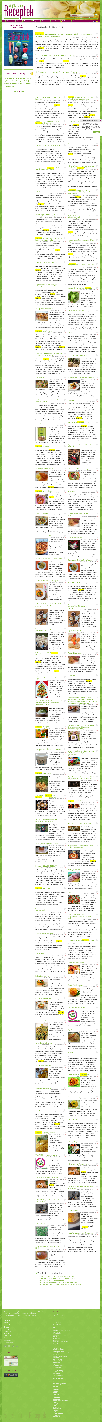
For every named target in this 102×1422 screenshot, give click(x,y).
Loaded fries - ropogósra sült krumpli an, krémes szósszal (47, 122)
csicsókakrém (43, 773)
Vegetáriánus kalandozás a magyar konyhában (46, 285)
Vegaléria (55, 1391)
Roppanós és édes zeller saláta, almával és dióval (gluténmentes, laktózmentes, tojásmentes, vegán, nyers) (81, 727)
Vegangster (56, 1404)
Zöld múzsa (56, 1418)
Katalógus (55, 21)
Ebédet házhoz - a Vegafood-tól (77, 1007)
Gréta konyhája (57, 1354)
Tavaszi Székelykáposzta (75, 985)
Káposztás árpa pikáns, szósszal (81, 940)
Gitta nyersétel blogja (58, 1351)
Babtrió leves (39, 953)
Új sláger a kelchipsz (42, 1021)
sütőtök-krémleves (44, 331)
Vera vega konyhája (58, 1413)
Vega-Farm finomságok (75, 630)
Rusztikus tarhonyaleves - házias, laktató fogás (55, 55)
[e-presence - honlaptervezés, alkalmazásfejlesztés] (11, 1376)
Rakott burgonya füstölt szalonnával (46, 1177)
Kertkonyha (56, 1357)
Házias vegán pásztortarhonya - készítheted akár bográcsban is (56, 1276)
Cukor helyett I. (40, 1224)
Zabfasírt (38, 1110)
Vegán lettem (56, 1397)
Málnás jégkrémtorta (74, 870)
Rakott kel (71, 333)
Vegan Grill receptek (42, 513)
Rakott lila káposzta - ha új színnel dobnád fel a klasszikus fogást (81, 167)
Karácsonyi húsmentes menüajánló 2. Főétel (79, 514)
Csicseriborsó (39, 424)
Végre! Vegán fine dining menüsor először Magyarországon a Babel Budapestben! (81, 778)
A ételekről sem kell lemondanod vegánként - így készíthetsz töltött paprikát (80, 192)
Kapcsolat (75, 21)
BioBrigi (55, 1327)
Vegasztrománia (57, 1408)
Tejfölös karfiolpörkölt (75, 144)
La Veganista (56, 1362)
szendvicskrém (43, 446)
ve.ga (54, 1388)
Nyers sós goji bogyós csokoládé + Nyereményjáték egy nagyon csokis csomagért (79, 606)
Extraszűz (55, 1343)
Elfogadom (97, 132)
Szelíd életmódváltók (58, 1385)
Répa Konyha (56, 1380)
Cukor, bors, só (57, 1333)
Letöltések (7, 1340)
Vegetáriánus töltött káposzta (44, 933)
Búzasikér (71, 400)
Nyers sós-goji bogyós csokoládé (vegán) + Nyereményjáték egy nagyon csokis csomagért (48, 604)
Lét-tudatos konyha (58, 1365)
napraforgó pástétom (45, 1133)
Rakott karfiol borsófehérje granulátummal (48, 145)
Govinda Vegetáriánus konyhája (61, 1353)
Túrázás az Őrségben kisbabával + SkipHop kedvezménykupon (46, 820)
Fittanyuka (55, 1346)
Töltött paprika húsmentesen (44, 469)
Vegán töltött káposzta (74, 653)
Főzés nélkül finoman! (58, 1349)
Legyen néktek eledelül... (59, 1364)
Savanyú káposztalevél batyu (44, 309)
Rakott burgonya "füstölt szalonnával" (80, 1164)
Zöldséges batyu (73, 1142)
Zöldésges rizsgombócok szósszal (46, 654)
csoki (22, 91)
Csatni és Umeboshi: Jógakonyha (62, 1330)
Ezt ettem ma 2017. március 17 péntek (80, 469)
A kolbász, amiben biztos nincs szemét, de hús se (81, 265)
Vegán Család (56, 1396)
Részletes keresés (10, 1338)
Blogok (35, 21)
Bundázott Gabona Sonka (76, 963)
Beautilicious (56, 1326)
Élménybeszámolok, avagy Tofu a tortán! (80, 1233)
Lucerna (15, 91)
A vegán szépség (57, 1322)
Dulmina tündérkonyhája (59, 1335)
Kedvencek (65, 21)
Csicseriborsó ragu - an (78, 1074)
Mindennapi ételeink (58, 1369)
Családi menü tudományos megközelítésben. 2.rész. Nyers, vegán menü (79, 916)
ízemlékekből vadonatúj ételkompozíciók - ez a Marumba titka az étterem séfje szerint (64, 35)
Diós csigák (71, 491)
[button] (100, 121)
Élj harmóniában (57, 1338)
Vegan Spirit (56, 1402)
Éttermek (26, 21)
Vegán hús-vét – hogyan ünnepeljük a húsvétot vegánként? (47, 401)
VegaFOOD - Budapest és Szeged (46, 1155)
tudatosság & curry (73, 1052)
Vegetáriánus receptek (59, 1315)
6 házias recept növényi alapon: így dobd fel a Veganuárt (81, 241)
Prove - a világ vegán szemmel (61, 1377)
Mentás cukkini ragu (74, 1097)
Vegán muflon (56, 1399)
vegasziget (55, 1407)
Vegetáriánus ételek (58, 1412)
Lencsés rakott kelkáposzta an (80, 288)
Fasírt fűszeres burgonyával (44, 1065)
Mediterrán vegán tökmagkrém (77, 355)
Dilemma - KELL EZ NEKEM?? (46, 866)
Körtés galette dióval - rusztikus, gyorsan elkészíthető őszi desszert (57, 1278)
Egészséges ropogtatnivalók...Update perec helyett (48, 678)
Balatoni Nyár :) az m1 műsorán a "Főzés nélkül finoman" (81, 1187)
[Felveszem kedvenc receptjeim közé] (97, 34)
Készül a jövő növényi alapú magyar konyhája (51, 1280)
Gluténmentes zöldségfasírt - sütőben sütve (48, 558)
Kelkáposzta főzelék (74, 121)
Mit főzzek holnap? (58, 1370)
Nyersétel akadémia (58, 1375)
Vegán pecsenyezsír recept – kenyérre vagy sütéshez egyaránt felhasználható (49, 354)
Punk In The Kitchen (58, 1378)
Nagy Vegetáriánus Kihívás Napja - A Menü (47, 1247)
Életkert (55, 1337)
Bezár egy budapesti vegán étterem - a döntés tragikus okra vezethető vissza (60, 1284)
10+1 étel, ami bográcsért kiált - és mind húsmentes (57, 72)
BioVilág (55, 1329)
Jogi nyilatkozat (9, 1342)
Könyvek (44, 21)
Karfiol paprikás (73, 1210)
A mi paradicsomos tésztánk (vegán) (46, 580)
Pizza (69, 892)
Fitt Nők (55, 1345)
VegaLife (55, 1392)
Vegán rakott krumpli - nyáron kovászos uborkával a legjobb (80, 217)
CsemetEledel (56, 1332)
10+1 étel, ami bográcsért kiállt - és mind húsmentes (48, 98)
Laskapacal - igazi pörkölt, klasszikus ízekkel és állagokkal (47, 169)
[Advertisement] (12, 128)
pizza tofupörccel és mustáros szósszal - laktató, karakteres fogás (80, 98)
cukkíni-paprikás (44, 888)
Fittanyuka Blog (57, 1348)
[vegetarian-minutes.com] (11, 1365)
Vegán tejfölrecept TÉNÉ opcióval (46, 262)
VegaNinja (55, 1405)
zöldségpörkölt (76, 801)
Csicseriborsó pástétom (75, 1119)
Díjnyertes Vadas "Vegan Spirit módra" (80, 823)
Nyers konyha (56, 1373)
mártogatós (42, 727)
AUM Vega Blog (57, 1324)
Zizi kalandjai (56, 1415)
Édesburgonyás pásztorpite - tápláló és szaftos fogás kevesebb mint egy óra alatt (48, 215)
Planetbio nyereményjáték (76, 537)
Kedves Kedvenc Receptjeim (60, 1356)
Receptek (9, 21)
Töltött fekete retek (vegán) (43, 1043)
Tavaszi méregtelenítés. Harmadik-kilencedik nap (46, 910)
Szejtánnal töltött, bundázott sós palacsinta (81, 377)
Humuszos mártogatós (74, 582)
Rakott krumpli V (41, 377)
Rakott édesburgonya (42, 976)
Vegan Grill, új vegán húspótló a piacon (47, 536)
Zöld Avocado (56, 1416)
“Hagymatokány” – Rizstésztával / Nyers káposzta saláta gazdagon (80, 846)
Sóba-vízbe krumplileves (43, 1088)
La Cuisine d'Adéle (58, 1361)
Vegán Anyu (56, 1394)
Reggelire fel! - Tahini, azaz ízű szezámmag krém (47, 796)
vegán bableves (43, 491)
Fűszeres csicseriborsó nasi (76, 310)
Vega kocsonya (72, 1030)
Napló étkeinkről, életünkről (60, 1372)
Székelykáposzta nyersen (43, 998)
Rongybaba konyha (58, 1381)
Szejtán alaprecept (73, 675)
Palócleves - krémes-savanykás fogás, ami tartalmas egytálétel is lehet (58, 1282)
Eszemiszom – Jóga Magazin (60, 1341)
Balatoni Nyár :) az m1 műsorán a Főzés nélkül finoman (48, 1201)
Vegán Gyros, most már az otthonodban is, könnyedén (81, 446)
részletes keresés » (89, 17)
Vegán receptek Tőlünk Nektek (61, 1400)
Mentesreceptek (57, 1367)
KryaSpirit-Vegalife (58, 1359)
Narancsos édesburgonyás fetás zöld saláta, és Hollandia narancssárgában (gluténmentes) (81, 753)
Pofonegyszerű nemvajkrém (80, 422)
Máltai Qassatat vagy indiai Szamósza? (47, 844)
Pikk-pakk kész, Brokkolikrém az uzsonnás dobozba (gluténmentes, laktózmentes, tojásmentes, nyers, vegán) (49, 702)
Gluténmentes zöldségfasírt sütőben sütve (80, 560)
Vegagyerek (56, 1389)
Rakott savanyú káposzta (43, 192)
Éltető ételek (56, 1340)
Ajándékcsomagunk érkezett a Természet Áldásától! (48, 750)
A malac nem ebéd (58, 1321)
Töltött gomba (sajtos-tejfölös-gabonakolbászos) (44, 630)
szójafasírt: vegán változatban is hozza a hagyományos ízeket (48, 239)
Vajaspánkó (56, 1386)
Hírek (18, 21)
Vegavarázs (56, 1410)
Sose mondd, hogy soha (59, 1383)
